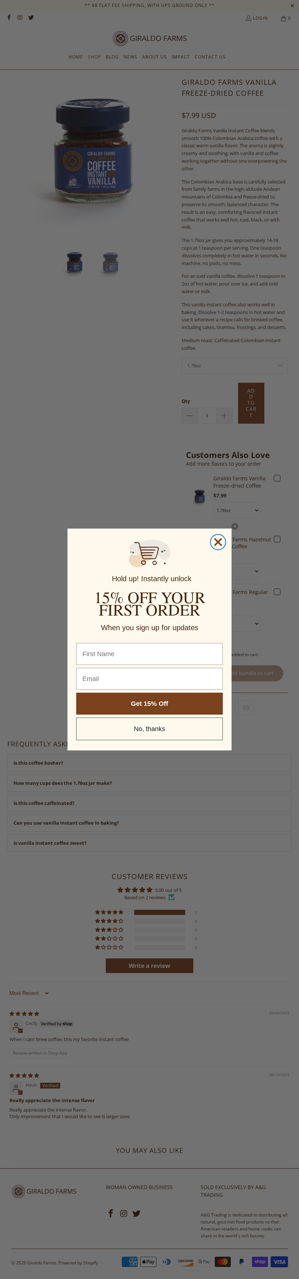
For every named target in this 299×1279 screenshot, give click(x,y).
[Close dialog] (218, 542)
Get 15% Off (149, 703)
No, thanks (149, 729)
